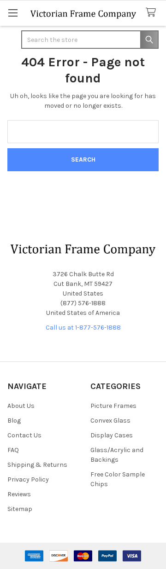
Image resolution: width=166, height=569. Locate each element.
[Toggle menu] (12, 12)
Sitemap (19, 509)
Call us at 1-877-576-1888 (83, 327)
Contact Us (24, 435)
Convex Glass (110, 420)
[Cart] (152, 13)
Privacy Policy (28, 479)
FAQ (13, 450)
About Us (21, 406)
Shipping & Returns (37, 465)
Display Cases (111, 435)
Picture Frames (113, 406)
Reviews (19, 494)
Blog (14, 420)
